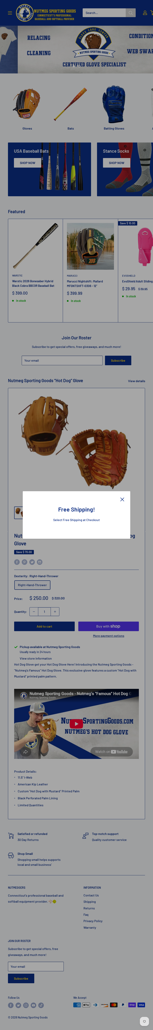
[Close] (122, 499)
